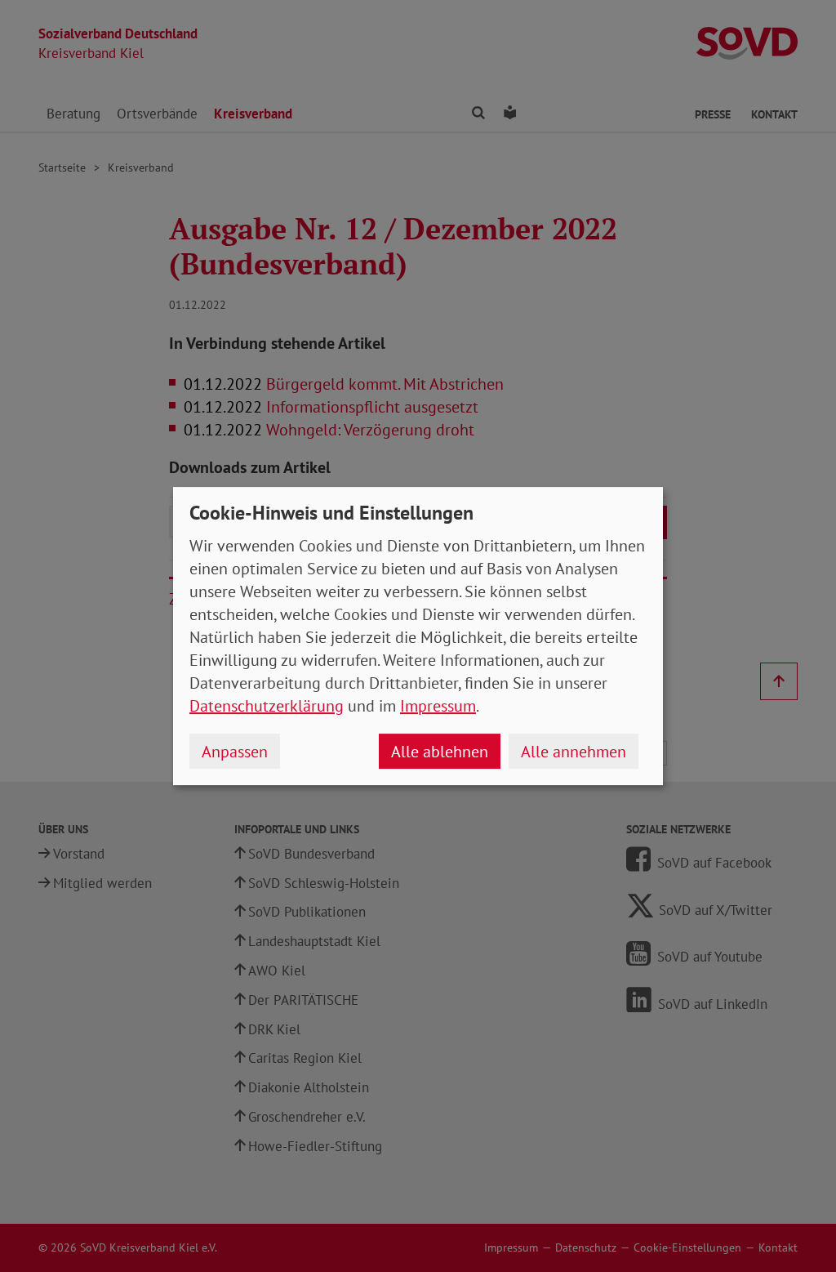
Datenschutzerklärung (266, 705)
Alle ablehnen (439, 751)
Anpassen (235, 751)
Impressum (438, 705)
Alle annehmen (573, 751)
